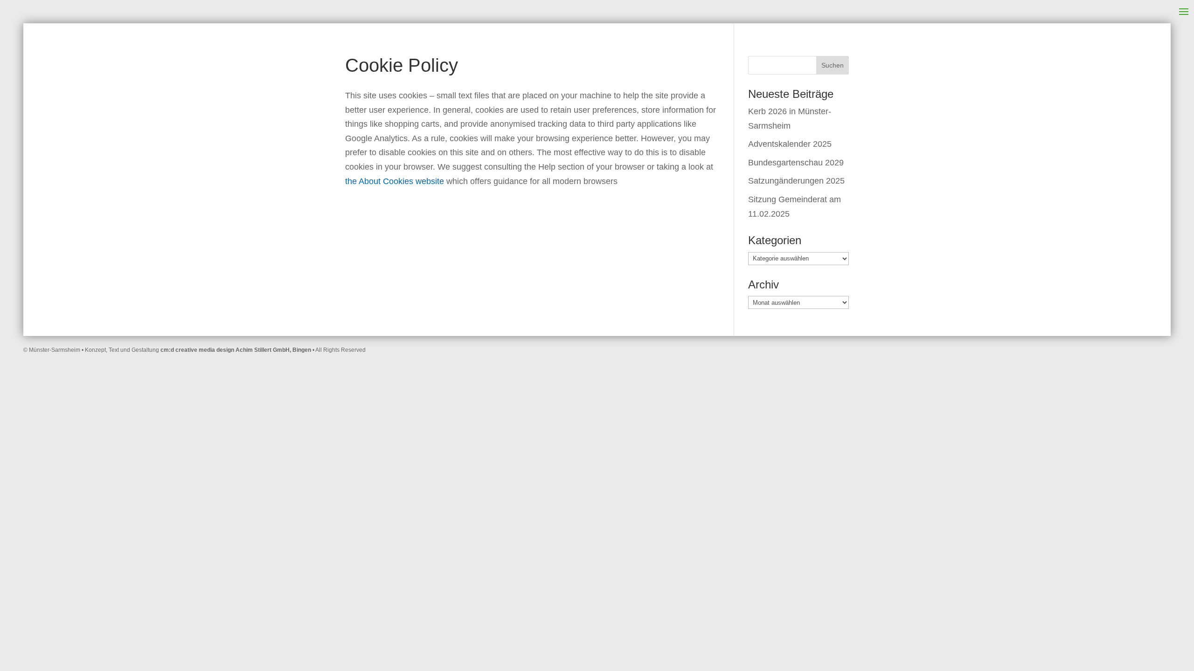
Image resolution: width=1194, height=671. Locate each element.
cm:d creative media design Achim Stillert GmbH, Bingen (235, 350)
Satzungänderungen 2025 (796, 180)
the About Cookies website (394, 181)
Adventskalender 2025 (790, 144)
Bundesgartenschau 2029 (796, 162)
